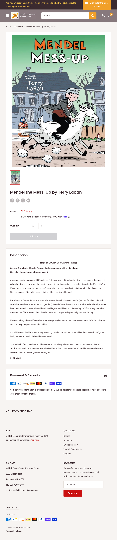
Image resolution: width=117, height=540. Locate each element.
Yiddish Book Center (72, 449)
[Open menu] (7, 15)
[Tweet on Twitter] (23, 200)
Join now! (35, 440)
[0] (109, 15)
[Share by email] (28, 200)
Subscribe (73, 493)
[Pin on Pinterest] (18, 200)
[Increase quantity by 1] (42, 226)
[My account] (103, 15)
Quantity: (14, 225)
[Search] (92, 15)
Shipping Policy (70, 445)
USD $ (10, 507)
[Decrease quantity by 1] (24, 226)
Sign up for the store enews (99, 5)
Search (66, 436)
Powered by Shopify (14, 531)
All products (18, 26)
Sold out (34, 236)
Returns (67, 453)
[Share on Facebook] (12, 200)
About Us (67, 440)
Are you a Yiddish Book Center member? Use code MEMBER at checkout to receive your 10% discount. (41, 5)
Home (8, 26)
